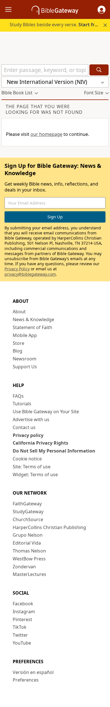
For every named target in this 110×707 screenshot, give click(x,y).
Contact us (24, 427)
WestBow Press (29, 559)
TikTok (20, 627)
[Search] (99, 69)
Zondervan (24, 567)
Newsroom (24, 359)
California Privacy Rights (40, 443)
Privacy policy (28, 435)
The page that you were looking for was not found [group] (44, 109)
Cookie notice (27, 459)
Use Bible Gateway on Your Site (46, 411)
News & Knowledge (33, 319)
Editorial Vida (27, 543)
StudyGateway (28, 511)
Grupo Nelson (28, 535)
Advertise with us (31, 419)
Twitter (20, 635)
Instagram (24, 611)
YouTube (22, 643)
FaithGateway (27, 504)
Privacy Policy (17, 268)
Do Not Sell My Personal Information (54, 451)
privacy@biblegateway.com (30, 274)
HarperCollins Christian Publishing (49, 527)
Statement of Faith (32, 327)
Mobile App (25, 335)
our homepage (46, 134)
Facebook (23, 604)
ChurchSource (28, 519)
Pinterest (22, 619)
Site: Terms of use (31, 467)
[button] (101, 10)
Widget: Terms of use (35, 474)
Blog (17, 351)
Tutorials (22, 404)
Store (18, 343)
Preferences (26, 680)
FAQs (18, 396)
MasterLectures (29, 574)
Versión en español (33, 672)
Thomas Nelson (29, 551)
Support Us (25, 367)
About (19, 311)
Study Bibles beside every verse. (55, 24)
